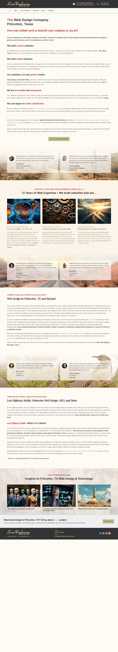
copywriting (35, 122)
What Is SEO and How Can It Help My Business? (93, 509)
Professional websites (27, 236)
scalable (81, 333)
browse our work (70, 451)
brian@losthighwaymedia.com (85, 4)
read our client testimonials (87, 451)
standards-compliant (66, 333)
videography (104, 120)
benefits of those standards (51, 238)
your (56, 520)
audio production (13, 122)
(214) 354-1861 (105, 4)
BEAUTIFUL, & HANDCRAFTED (17, 227)
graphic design (83, 120)
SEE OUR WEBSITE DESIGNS (59, 139)
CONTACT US (108, 521)
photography (94, 120)
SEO (75, 120)
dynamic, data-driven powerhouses (96, 238)
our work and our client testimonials (46, 108)
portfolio (10, 338)
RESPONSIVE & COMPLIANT (52, 227)
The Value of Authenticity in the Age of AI (21, 509)
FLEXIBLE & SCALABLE (85, 227)
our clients (92, 319)
